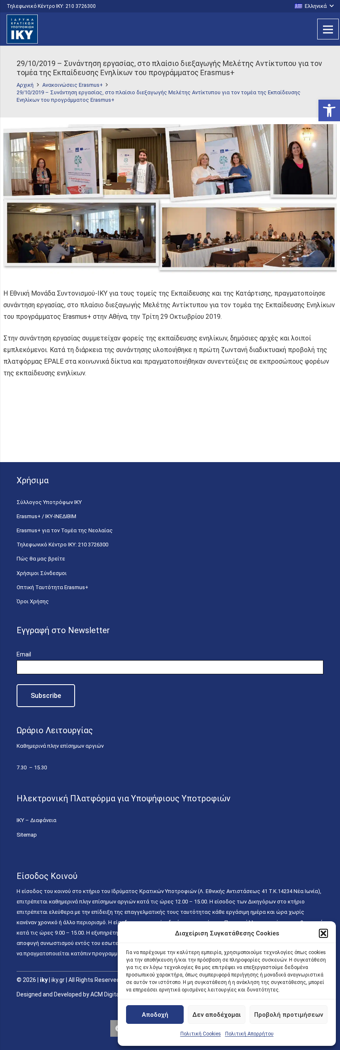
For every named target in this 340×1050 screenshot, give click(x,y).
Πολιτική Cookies (200, 1034)
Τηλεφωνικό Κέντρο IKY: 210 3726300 (62, 544)
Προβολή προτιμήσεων (288, 1014)
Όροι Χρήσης (33, 601)
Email (24, 654)
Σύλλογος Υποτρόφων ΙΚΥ (49, 502)
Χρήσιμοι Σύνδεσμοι (42, 573)
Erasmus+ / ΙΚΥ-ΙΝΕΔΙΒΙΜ (46, 516)
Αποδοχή (155, 1014)
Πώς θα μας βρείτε (41, 559)
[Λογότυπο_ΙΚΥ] (22, 29)
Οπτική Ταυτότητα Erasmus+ (52, 587)
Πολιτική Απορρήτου (249, 1034)
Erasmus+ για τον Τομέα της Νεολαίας (65, 530)
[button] (329, 110)
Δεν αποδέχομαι (216, 1014)
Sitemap (27, 835)
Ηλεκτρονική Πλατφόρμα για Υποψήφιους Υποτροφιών (124, 798)
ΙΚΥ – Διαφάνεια (36, 820)
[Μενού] (328, 29)
